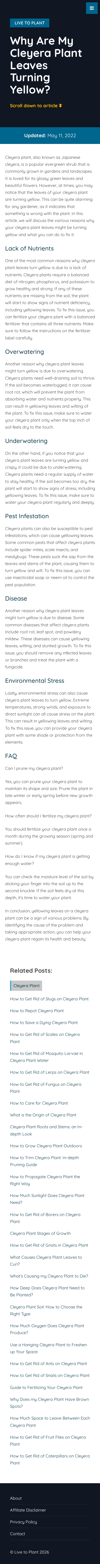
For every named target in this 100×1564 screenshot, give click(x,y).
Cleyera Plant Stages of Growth (40, 1233)
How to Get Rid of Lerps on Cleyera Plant (49, 1072)
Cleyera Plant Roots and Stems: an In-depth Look (46, 1130)
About (16, 1498)
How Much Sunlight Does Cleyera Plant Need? (47, 1199)
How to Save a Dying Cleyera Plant (44, 1022)
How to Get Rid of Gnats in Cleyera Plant (49, 1245)
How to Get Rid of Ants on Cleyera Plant (48, 1363)
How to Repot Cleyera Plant (37, 1010)
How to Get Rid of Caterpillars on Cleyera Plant (50, 1459)
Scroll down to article (34, 105)
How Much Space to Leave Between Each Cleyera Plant (50, 1421)
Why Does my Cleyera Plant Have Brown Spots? (49, 1403)
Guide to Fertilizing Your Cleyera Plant (46, 1387)
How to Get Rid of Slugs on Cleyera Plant (49, 998)
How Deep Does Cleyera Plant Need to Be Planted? (47, 1291)
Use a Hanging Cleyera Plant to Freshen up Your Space (48, 1348)
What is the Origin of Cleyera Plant (43, 1115)
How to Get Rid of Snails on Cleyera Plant (50, 1375)
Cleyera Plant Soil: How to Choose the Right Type (46, 1310)
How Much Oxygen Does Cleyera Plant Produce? (47, 1329)
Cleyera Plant (26, 985)
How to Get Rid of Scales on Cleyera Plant (45, 1038)
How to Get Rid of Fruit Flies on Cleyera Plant (48, 1440)
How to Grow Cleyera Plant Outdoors (46, 1145)
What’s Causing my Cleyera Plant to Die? (49, 1276)
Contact (17, 1533)
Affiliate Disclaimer (28, 1510)
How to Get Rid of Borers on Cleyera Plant (45, 1218)
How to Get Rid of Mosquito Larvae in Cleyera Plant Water (46, 1057)
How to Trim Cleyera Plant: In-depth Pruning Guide (44, 1161)
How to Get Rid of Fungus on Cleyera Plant (45, 1088)
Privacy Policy (23, 1522)
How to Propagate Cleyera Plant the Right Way (45, 1180)
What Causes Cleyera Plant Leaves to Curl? (46, 1261)
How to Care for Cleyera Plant (39, 1103)
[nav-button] (92, 8)
